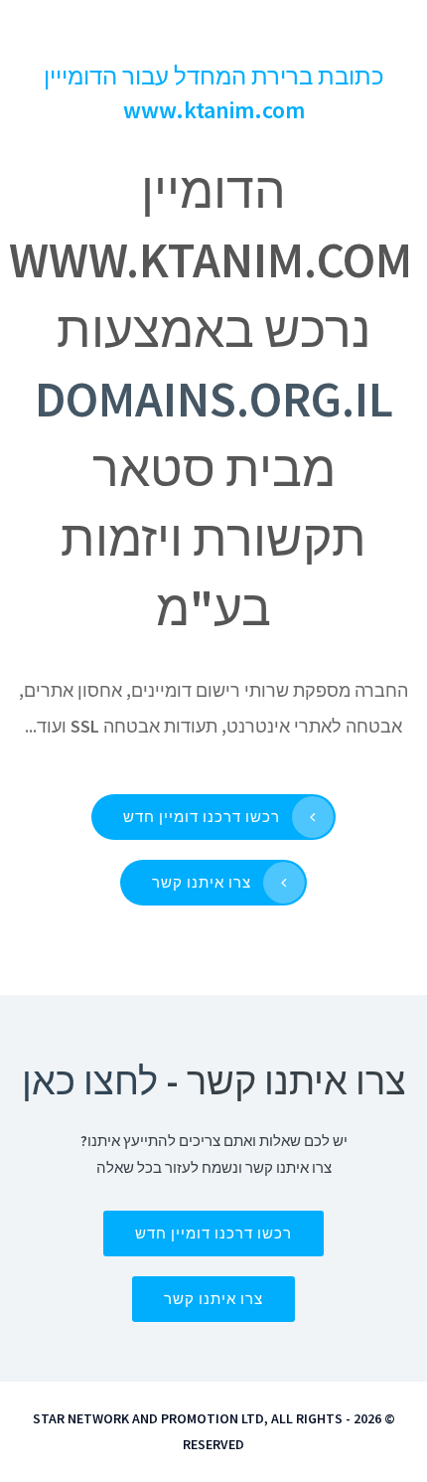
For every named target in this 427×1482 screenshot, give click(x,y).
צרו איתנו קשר (201, 882)
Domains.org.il (214, 399)
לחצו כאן (90, 1081)
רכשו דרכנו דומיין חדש (201, 816)
